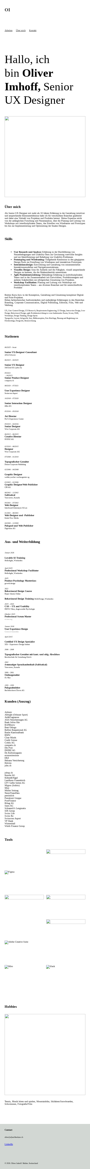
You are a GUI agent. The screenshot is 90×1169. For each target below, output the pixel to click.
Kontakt (32, 30)
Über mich (21, 30)
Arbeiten (8, 30)
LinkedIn (9, 1144)
